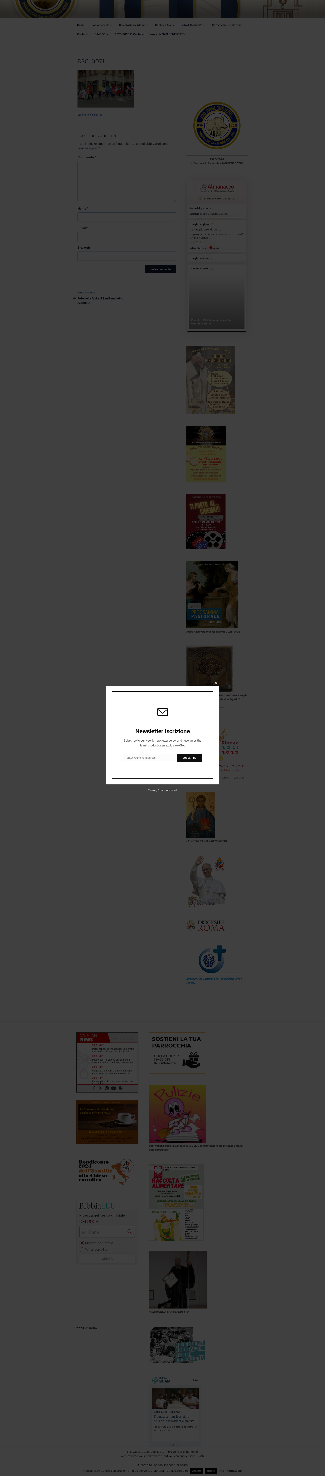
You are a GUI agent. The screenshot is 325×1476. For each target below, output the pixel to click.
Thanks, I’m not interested (162, 790)
